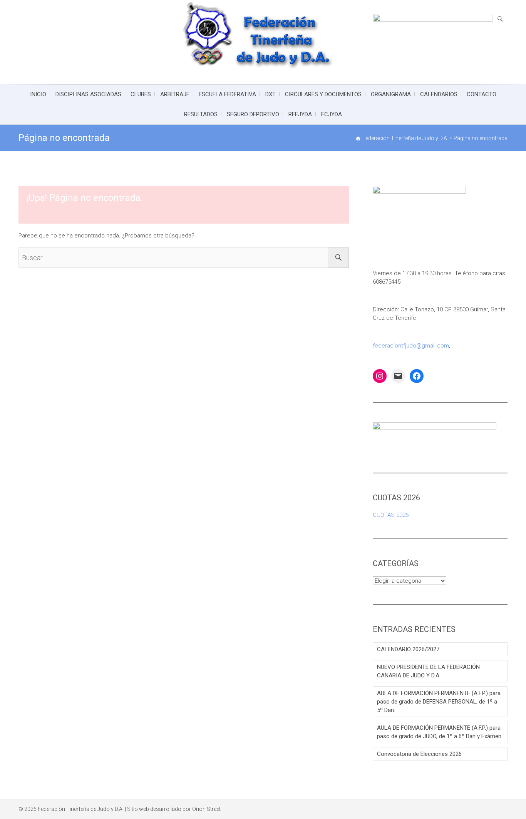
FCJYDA (331, 114)
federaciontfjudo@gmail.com (411, 345)
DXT (270, 94)
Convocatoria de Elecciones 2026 (419, 753)
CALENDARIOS (438, 94)
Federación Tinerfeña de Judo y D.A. (81, 809)
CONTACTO (481, 94)
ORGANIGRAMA (391, 94)
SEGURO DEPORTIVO (253, 114)
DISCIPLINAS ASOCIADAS (88, 94)
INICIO (38, 94)
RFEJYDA (300, 114)
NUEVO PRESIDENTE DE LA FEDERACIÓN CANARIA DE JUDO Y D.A (428, 671)
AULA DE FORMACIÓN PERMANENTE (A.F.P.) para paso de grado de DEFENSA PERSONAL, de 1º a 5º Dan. (439, 702)
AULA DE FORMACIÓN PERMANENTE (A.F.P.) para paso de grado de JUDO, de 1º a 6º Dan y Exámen (439, 732)
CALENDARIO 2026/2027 (408, 649)
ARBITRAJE (174, 94)
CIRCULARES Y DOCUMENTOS (323, 94)
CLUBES (141, 94)
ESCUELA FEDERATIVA (227, 94)
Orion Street (206, 809)
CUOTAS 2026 (391, 514)
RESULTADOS (201, 114)
